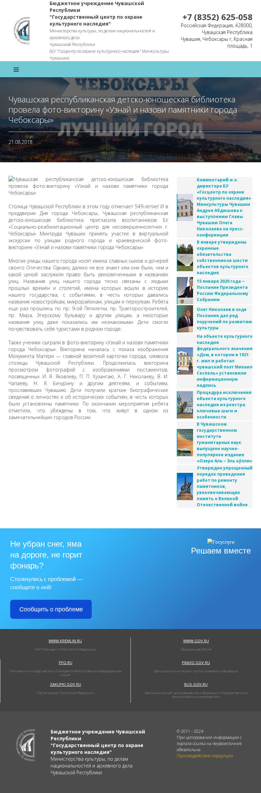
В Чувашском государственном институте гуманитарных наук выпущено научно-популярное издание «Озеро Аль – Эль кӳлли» (225, 442)
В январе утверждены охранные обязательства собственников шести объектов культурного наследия (222, 257)
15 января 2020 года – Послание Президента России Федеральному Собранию (222, 290)
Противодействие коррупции (205, 756)
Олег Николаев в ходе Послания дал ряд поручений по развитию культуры (224, 319)
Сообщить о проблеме (51, 609)
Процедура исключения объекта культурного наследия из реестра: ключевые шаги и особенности (224, 405)
